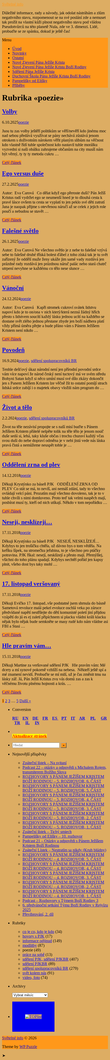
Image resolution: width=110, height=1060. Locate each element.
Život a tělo (17, 407)
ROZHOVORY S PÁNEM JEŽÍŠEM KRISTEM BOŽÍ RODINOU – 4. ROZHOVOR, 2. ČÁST (63, 884)
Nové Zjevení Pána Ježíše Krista (38, 62)
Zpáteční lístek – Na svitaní (45, 763)
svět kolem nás (34, 973)
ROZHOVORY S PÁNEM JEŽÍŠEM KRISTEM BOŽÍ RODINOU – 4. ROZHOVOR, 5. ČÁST (63, 856)
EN (25, 718)
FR (45, 718)
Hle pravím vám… (26, 645)
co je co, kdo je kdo (38, 931)
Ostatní (18, 58)
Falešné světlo (20, 230)
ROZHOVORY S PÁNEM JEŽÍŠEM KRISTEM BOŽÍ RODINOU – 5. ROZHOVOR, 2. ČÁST (63, 815)
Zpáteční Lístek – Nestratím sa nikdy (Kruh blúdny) (64, 850)
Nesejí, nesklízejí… (27, 522)
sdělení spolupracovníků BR (54, 361)
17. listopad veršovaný (31, 583)
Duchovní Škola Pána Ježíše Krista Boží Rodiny (51, 76)
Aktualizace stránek (29, 736)
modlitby (30, 945)
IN (37, 723)
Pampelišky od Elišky (29, 81)
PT (64, 718)
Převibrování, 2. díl (38, 914)
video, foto (31, 977)
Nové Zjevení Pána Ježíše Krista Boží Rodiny (49, 67)
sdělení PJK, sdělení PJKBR (46, 959)
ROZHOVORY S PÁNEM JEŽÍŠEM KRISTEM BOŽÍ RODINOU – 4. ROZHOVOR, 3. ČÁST (63, 875)
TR (17, 723)
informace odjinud (37, 941)
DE (35, 718)
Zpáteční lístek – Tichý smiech (47, 831)
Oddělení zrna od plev (31, 464)
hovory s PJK (34, 936)
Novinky (19, 53)
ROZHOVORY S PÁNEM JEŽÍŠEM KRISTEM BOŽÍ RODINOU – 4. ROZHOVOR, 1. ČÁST (63, 893)
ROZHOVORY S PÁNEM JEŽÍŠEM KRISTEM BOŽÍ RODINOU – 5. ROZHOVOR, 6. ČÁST (63, 778)
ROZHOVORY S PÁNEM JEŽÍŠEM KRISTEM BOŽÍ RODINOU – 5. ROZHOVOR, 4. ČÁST (63, 797)
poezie (23, 122)
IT (73, 718)
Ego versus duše (23, 173)
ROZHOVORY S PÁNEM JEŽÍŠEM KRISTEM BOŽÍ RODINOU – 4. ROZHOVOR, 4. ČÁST (63, 866)
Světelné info (12, 4)
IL (27, 723)
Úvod (16, 48)
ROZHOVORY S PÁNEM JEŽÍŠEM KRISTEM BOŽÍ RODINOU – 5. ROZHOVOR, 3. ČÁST (63, 806)
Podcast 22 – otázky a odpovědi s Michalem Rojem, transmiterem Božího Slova (64, 769)
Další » (25, 701)
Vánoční (13, 288)
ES (55, 718)
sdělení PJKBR (35, 964)
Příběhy (18, 85)
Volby (9, 111)
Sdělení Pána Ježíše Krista (33, 71)
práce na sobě (34, 954)
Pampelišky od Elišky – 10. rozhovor (52, 836)
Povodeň (13, 350)
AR (82, 718)
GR (104, 718)
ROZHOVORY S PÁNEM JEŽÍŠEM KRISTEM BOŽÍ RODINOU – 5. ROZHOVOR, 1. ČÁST (63, 824)
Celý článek (11, 162)
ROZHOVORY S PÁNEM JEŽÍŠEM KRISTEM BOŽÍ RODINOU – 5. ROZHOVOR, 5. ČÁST (63, 788)
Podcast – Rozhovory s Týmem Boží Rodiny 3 (60, 900)
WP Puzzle (28, 1046)
